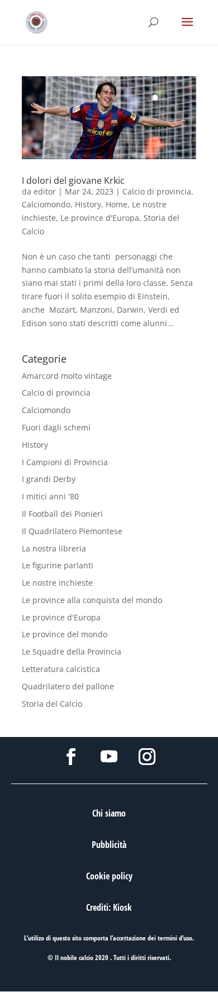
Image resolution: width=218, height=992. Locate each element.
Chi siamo (109, 813)
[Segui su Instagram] (147, 756)
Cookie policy (109, 876)
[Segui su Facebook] (71, 756)
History (88, 204)
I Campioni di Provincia (65, 462)
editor (45, 191)
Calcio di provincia (156, 191)
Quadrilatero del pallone (68, 686)
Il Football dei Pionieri (62, 513)
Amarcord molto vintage (67, 375)
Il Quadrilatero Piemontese (72, 531)
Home (116, 204)
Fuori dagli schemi (56, 427)
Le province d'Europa (99, 217)
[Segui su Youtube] (109, 756)
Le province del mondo (64, 634)
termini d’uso (175, 938)
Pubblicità (109, 844)
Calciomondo (46, 204)
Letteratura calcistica (61, 669)
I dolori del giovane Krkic (73, 180)
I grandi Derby (48, 479)
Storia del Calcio (52, 703)
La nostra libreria (54, 548)
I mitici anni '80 (50, 496)
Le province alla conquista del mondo (92, 600)
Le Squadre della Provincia (71, 651)
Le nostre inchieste (57, 582)
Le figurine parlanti (57, 565)
